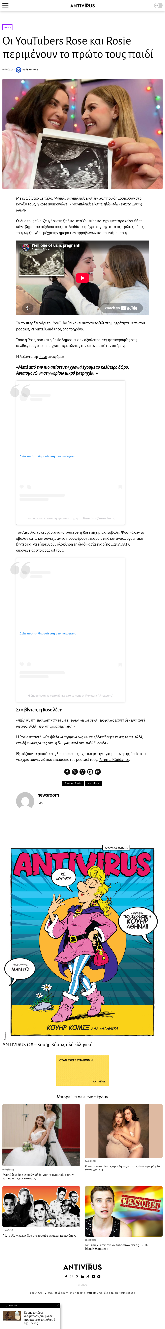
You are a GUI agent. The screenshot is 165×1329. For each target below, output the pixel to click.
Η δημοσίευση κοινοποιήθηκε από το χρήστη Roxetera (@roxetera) (70, 695)
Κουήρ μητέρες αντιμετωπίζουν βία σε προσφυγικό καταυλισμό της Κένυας (39, 1318)
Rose (43, 356)
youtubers (93, 783)
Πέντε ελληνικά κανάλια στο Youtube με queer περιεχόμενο (39, 1235)
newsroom (32, 69)
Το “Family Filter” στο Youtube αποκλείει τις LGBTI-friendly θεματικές (116, 1247)
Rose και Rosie (73, 783)
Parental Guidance (46, 329)
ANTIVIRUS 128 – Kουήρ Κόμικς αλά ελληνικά (47, 1044)
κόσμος (7, 27)
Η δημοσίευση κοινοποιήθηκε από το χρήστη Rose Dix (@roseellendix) (71, 518)
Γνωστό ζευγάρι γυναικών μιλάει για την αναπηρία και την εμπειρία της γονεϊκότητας (38, 1176)
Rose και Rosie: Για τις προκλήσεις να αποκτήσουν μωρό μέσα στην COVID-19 (123, 1168)
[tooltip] (67, 772)
